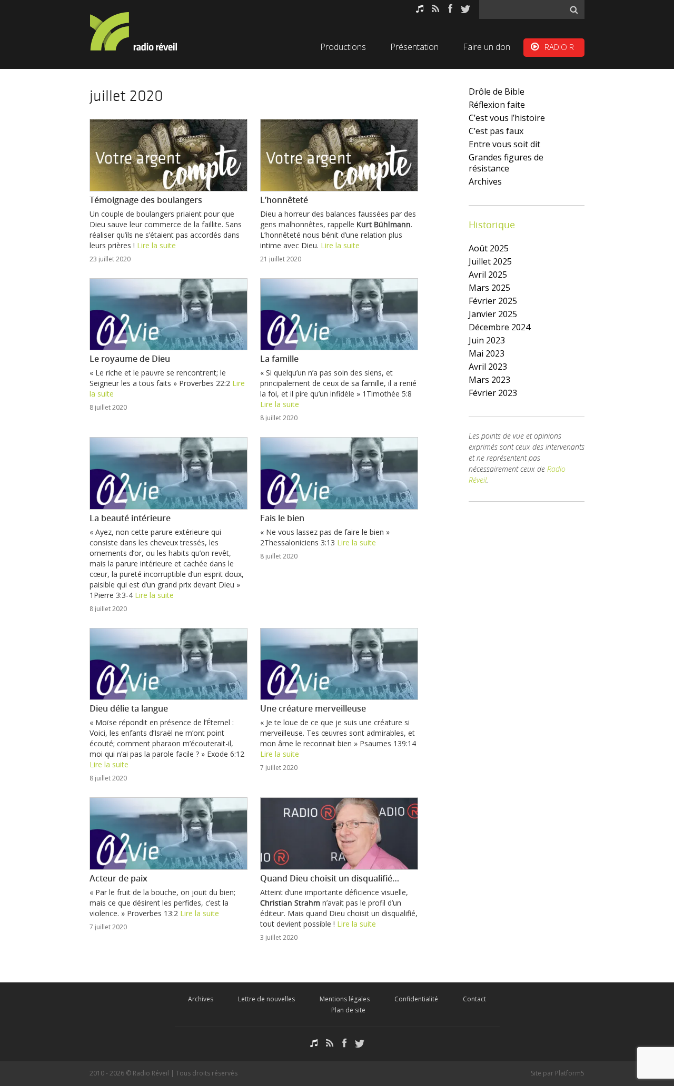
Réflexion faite (497, 104)
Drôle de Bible (496, 91)
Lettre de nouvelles (266, 998)
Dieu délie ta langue (129, 708)
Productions (343, 47)
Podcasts (419, 9)
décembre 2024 (499, 327)
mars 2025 (489, 287)
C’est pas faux (496, 131)
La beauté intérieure (130, 518)
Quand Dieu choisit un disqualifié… (329, 878)
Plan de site (348, 1010)
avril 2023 (488, 366)
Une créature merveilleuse (313, 708)
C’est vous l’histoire (507, 118)
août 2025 (489, 248)
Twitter (465, 9)
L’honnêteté (284, 200)
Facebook (450, 9)
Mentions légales (345, 998)
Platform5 (569, 1073)
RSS (436, 9)
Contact (474, 998)
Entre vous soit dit (504, 144)
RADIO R (559, 47)
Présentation (414, 47)
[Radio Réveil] (147, 31)
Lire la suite (156, 245)
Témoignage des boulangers (146, 200)
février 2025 (493, 301)
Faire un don (486, 47)
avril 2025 (488, 274)
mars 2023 (489, 379)
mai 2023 (486, 353)
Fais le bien (282, 518)
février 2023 (493, 393)
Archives (485, 181)
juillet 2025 (490, 261)
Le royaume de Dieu (130, 358)
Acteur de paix (118, 878)
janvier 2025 (493, 314)
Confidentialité (416, 998)
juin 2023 (487, 340)
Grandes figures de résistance (506, 162)
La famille (279, 358)
